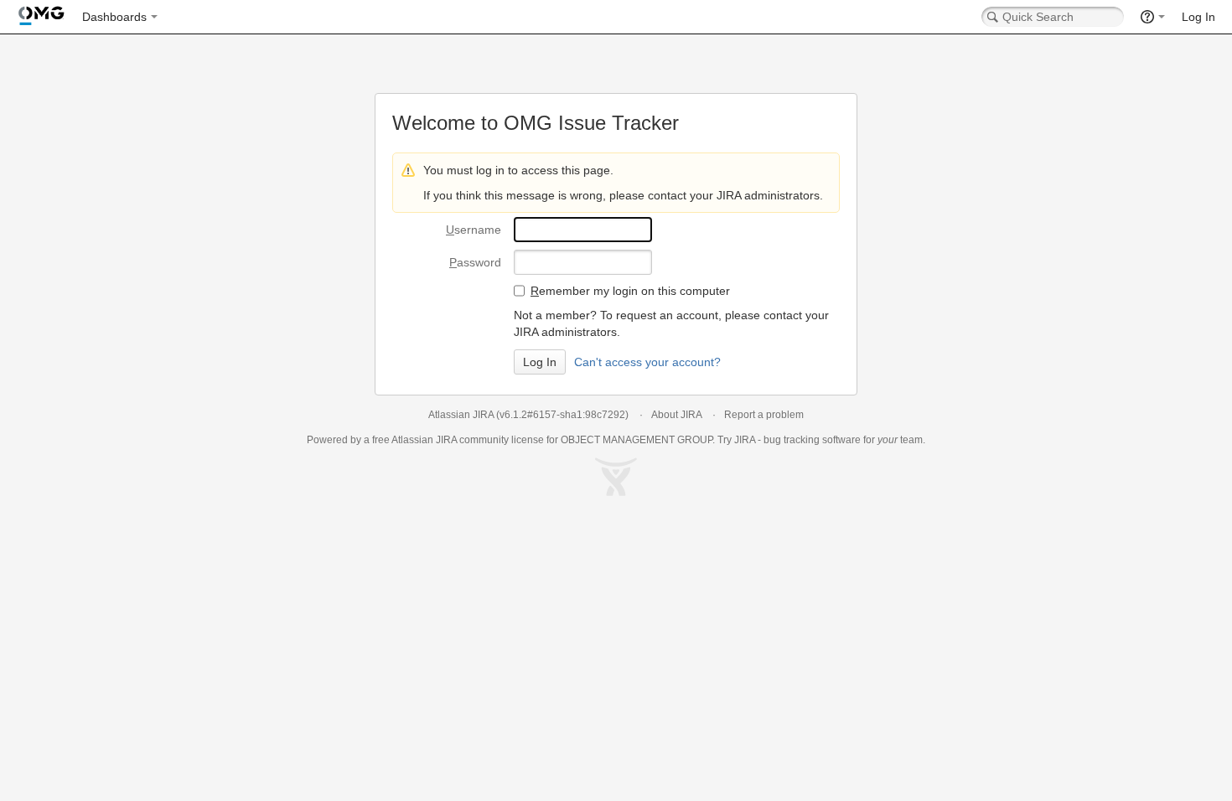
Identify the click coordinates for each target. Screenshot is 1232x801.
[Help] (1152, 17)
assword (475, 262)
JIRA (446, 440)
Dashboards (114, 16)
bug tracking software (812, 440)
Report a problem (764, 415)
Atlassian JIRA (461, 415)
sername (473, 229)
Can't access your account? (647, 362)
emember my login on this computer (630, 290)
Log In (1198, 16)
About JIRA (676, 415)
